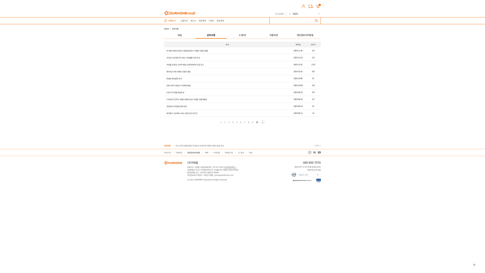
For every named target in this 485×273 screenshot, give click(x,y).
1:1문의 (242, 35)
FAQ (180, 35)
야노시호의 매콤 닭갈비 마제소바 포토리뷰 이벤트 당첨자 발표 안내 (200, 145)
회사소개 (167, 152)
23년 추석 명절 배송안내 (175, 92)
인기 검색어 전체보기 (319, 14)
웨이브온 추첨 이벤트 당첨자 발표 (178, 71)
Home (166, 28)
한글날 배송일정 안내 (174, 78)
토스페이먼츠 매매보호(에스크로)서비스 (301, 180)
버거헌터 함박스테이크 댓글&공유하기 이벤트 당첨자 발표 (187, 50)
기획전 (211, 21)
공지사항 (211, 35)
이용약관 (274, 35)
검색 (316, 21)
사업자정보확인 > (230, 167)
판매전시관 (229, 152)
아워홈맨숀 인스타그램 (309, 152)
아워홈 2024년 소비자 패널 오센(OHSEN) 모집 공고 (185, 64)
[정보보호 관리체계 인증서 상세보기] (294, 175)
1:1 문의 (241, 152)
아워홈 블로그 (314, 152)
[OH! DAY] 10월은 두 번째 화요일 (178, 85)
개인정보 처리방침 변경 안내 (176, 106)
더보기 (317, 145)
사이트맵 (216, 152)
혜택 (206, 152)
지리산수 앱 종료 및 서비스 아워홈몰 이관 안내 (183, 57)
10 (257, 122)
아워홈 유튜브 (319, 152)
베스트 (193, 21)
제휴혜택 (202, 21)
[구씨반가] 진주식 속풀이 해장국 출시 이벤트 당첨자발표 (186, 99)
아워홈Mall (179, 13)
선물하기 (184, 21)
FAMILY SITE (303, 175)
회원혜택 (220, 21)
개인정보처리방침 (305, 35)
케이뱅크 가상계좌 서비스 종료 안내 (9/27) (181, 113)
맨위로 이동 (474, 265)
